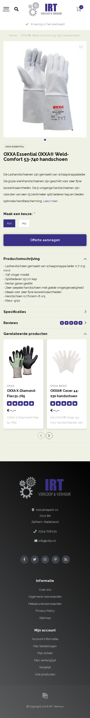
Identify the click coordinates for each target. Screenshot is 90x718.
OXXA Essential (14, 146)
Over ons (45, 589)
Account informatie (45, 639)
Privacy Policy (45, 610)
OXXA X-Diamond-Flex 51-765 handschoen (21, 396)
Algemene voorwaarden (45, 596)
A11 (24, 223)
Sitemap (45, 618)
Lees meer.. (51, 201)
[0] (78, 9)
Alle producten (45, 674)
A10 (9, 223)
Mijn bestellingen (45, 646)
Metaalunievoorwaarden (45, 604)
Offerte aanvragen (45, 240)
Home (13, 35)
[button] (45, 140)
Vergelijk (45, 667)
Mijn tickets (45, 653)
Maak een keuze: (19, 214)
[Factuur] (45, 695)
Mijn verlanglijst (45, 660)
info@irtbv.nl (47, 541)
